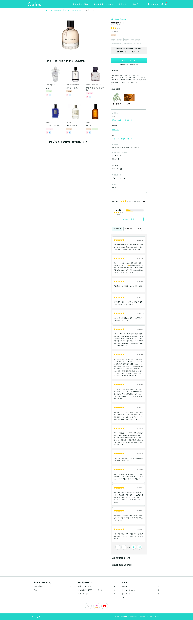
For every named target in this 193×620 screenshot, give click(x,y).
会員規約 (142, 617)
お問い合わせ (38, 586)
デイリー (115, 178)
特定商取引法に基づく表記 (129, 617)
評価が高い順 (117, 229)
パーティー (123, 178)
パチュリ (129, 139)
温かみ (122, 169)
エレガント (115, 159)
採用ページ (126, 594)
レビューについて (128, 590)
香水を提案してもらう (103, 4)
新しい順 (138, 229)
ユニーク (115, 169)
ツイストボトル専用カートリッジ (90, 590)
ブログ (135, 4)
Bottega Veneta (119, 19)
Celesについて (127, 586)
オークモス (121, 139)
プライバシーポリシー (154, 617)
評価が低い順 (128, 229)
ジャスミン (115, 129)
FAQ (35, 590)
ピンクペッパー (117, 120)
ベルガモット (128, 120)
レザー (114, 139)
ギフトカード (83, 594)
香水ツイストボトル (85, 586)
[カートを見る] (166, 4)
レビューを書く (128, 219)
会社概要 (116, 617)
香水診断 (123, 4)
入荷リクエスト (129, 60)
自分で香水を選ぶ (80, 4)
